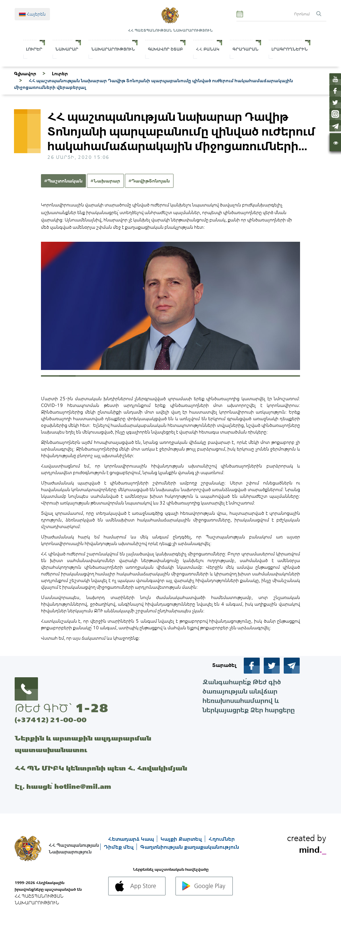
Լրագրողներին (289, 49)
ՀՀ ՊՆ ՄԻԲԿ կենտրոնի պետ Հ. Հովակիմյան (101, 768)
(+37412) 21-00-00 (51, 720)
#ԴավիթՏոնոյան (149, 181)
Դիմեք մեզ (119, 846)
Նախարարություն (113, 49)
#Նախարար (105, 181)
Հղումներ (221, 838)
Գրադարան (245, 49)
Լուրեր (34, 49)
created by (306, 842)
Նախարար (66, 49)
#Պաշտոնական (63, 181)
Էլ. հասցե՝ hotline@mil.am (63, 786)
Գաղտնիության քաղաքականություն (189, 846)
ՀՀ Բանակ (207, 49)
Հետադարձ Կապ (131, 838)
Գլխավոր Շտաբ (165, 49)
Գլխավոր (25, 74)
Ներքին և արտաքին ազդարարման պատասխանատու (83, 744)
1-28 (91, 708)
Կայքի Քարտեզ (182, 838)
